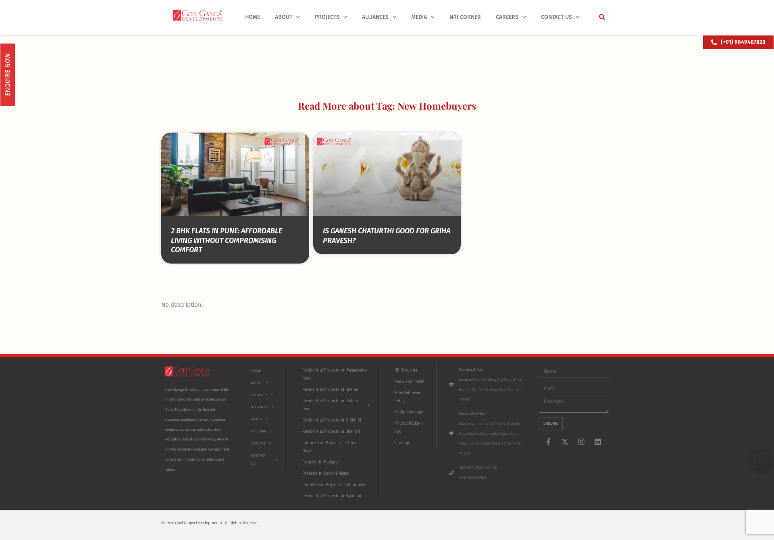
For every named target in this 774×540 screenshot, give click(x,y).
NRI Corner (465, 17)
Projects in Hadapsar (321, 462)
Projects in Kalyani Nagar (325, 473)
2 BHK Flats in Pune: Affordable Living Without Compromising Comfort (226, 240)
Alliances (375, 17)
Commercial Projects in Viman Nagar (330, 446)
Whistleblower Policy (407, 396)
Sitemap (401, 442)
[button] (602, 17)
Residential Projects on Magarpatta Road (334, 374)
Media (419, 17)
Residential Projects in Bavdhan (331, 496)
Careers (507, 17)
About (283, 17)
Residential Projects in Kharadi (331, 389)
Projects (327, 17)
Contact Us (556, 17)
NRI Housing (405, 370)
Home (252, 17)
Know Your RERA (409, 381)
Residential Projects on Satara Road (330, 405)
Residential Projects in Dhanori (331, 431)
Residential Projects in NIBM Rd (331, 420)
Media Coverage (408, 412)
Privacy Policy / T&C (408, 427)
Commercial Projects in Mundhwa (333, 484)
